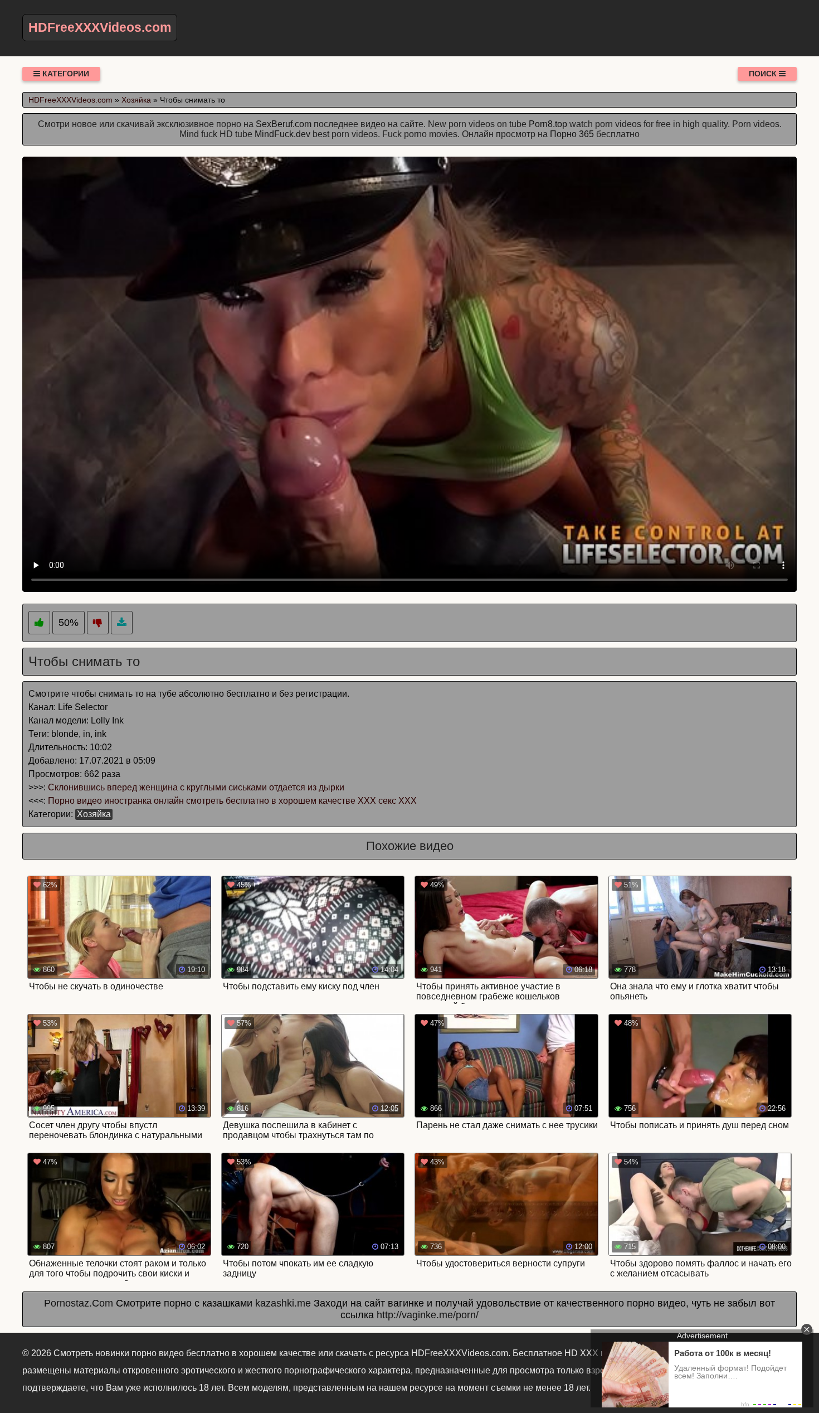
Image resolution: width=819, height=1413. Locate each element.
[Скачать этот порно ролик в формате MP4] (122, 623)
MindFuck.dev (282, 134)
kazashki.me (283, 1303)
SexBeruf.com (283, 124)
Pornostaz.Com (78, 1303)
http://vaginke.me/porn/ (428, 1314)
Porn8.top (548, 124)
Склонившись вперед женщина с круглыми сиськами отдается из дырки (196, 787)
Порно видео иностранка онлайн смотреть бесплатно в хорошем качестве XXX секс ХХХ (232, 800)
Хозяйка (94, 814)
